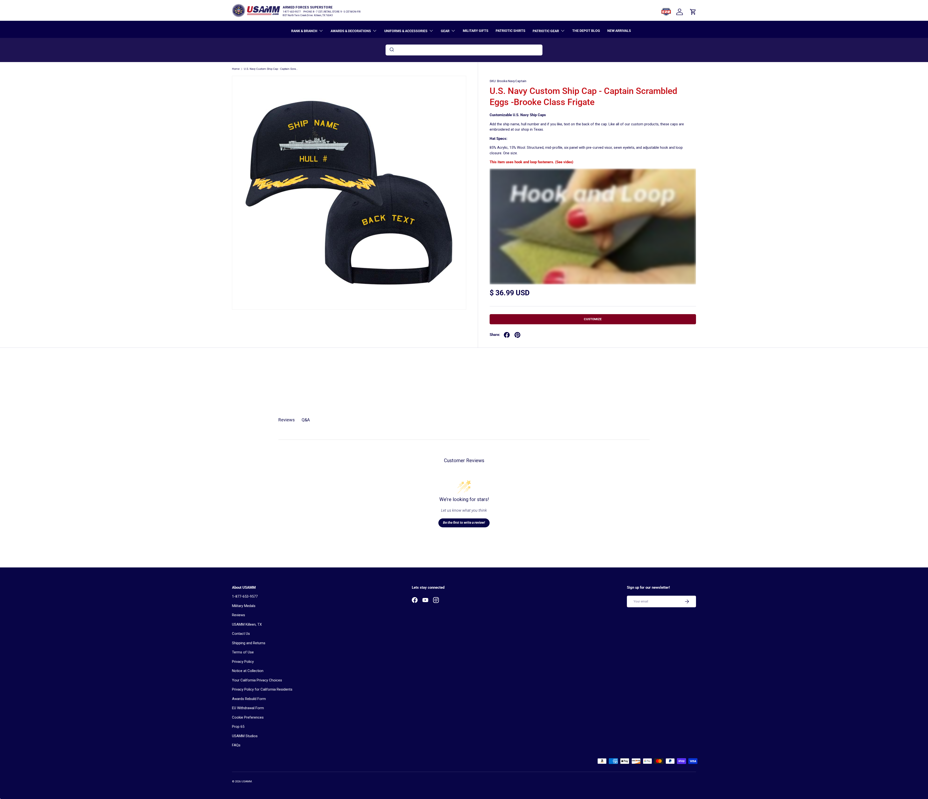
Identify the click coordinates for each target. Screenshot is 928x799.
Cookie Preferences (248, 717)
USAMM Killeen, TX (247, 624)
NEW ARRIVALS (619, 31)
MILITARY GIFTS (475, 31)
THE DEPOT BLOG (586, 31)
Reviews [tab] (286, 419)
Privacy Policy (243, 661)
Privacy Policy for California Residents (262, 689)
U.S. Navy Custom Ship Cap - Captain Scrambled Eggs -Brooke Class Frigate (271, 69)
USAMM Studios (245, 736)
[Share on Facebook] (506, 335)
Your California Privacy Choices (257, 680)
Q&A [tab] (306, 419)
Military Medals (243, 606)
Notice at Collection (247, 671)
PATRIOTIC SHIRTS (510, 31)
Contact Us (241, 633)
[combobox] (464, 50)
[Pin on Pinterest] (517, 335)
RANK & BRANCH (304, 31)
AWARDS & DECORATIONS (351, 31)
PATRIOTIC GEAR (546, 31)
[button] (693, 12)
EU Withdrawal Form (248, 708)
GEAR (445, 31)
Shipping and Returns (248, 643)
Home (235, 69)
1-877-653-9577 (245, 596)
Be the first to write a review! (464, 522)
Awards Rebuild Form (249, 699)
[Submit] (391, 50)
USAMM (246, 781)
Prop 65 (238, 726)
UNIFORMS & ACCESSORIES (406, 31)
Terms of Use (243, 652)
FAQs (236, 745)
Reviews (238, 615)
